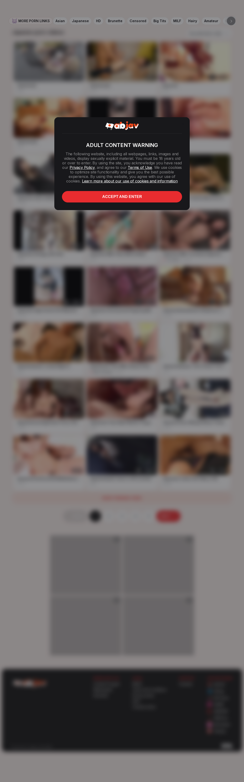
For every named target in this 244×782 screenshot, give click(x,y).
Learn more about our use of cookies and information (130, 181)
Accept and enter (122, 197)
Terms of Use (140, 167)
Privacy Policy (82, 167)
